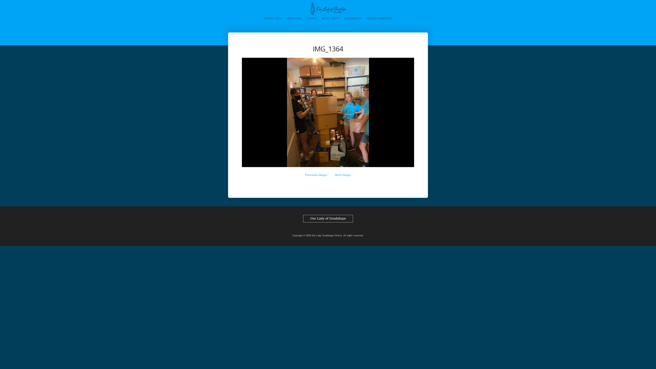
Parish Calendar (379, 18)
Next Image (343, 175)
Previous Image (316, 175)
